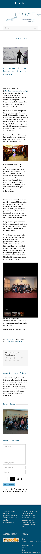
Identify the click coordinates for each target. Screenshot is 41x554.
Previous (19, 38)
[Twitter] (19, 3)
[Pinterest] (14, 358)
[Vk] (14, 360)
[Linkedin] (23, 3)
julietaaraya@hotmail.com (31, 552)
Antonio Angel (9, 339)
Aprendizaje (11, 341)
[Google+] (22, 358)
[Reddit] (10, 360)
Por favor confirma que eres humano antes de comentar (15, 490)
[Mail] (18, 360)
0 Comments (20, 341)
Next (25, 38)
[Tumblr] (18, 358)
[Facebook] (15, 3)
